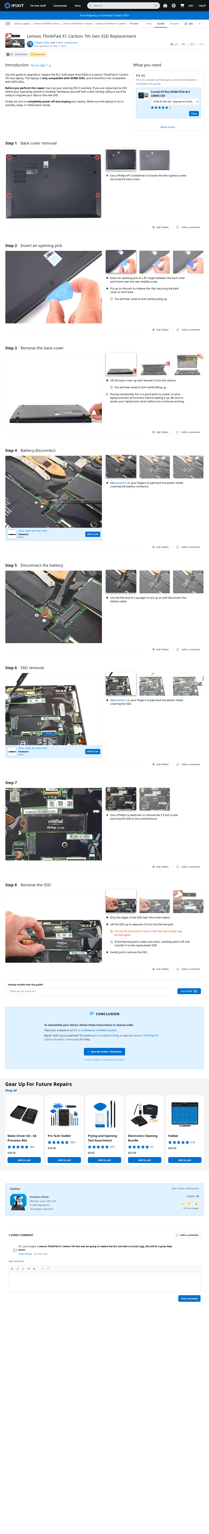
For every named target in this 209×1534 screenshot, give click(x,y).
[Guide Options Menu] (200, 24)
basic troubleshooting (105, 1035)
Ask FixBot (162, 227)
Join (191, 5)
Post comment (189, 1298)
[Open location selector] (173, 5)
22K (176, 44)
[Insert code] (23, 1268)
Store (78, 5)
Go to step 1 (39, 65)
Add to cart (24, 1160)
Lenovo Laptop (22, 23)
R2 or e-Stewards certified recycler (95, 1030)
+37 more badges (191, 1208)
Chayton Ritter (42, 42)
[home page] (14, 6)
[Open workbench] (165, 5)
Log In (202, 5)
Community (60, 5)
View (194, 113)
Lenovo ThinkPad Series (46, 23)
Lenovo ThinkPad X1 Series (77, 23)
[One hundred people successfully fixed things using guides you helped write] (182, 1203)
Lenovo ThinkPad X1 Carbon (111, 23)
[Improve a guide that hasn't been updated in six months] (189, 1203)
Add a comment (188, 241)
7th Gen (134, 23)
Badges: (193, 1196)
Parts (149, 23)
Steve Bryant (25, 1253)
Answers (174, 23)
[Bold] (12, 1268)
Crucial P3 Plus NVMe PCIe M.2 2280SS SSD (170, 94)
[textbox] (104, 1283)
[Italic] (17, 1268)
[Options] (7, 24)
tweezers (121, 483)
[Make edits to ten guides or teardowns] (196, 1203)
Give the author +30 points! (106, 1051)
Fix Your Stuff (38, 5)
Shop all (11, 1090)
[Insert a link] (28, 1268)
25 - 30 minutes (18, 54)
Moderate (39, 54)
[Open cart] (182, 5)
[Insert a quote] (34, 1268)
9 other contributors (67, 42)
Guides (161, 23)
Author (15, 1189)
